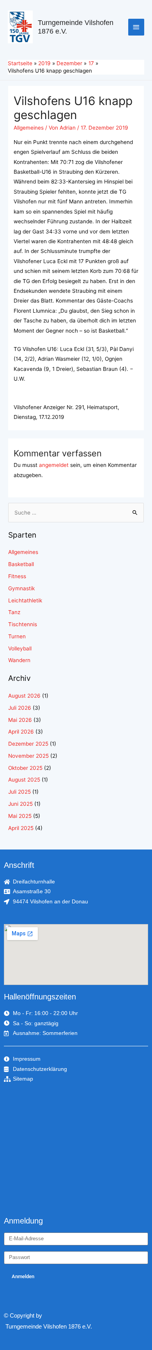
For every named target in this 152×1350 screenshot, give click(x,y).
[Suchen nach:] (76, 512)
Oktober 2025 (25, 768)
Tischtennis (22, 624)
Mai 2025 (20, 816)
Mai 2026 (20, 720)
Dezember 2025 (28, 744)
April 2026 (21, 731)
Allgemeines (29, 128)
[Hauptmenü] (136, 27)
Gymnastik (21, 588)
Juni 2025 (20, 804)
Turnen (17, 636)
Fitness (17, 576)
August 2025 (24, 780)
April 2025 (21, 828)
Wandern (19, 660)
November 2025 (28, 756)
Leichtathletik (25, 600)
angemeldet (54, 465)
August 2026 (24, 696)
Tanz (14, 612)
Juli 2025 (19, 792)
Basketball (21, 564)
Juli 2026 (19, 708)
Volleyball (20, 648)
